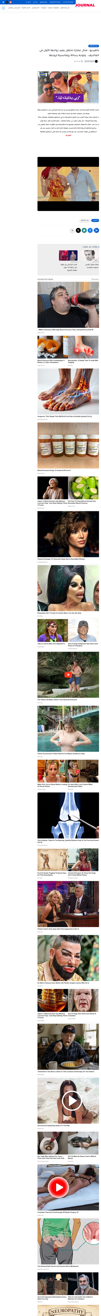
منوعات (43, 8)
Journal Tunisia (89, 61)
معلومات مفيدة (53, 8)
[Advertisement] (50, 29)
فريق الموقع (43, 2)
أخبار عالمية (26, 8)
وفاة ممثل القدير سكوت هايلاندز (92, 266)
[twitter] (7, 2)
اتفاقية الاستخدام (68, 2)
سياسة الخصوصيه (55, 2)
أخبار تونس (35, 8)
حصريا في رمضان (14, 8)
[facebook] (3, 2)
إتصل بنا (28, 2)
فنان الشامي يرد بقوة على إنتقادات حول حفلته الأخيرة (69, 267)
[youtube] (10, 2)
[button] (90, 230)
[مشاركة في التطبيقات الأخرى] (72, 230)
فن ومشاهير (65, 8)
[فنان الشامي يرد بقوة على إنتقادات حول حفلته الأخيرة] (68, 255)
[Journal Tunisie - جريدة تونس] (86, 6)
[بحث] (3, 8)
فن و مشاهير (94, 46)
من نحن (35, 2)
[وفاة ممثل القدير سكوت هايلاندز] (89, 255)
